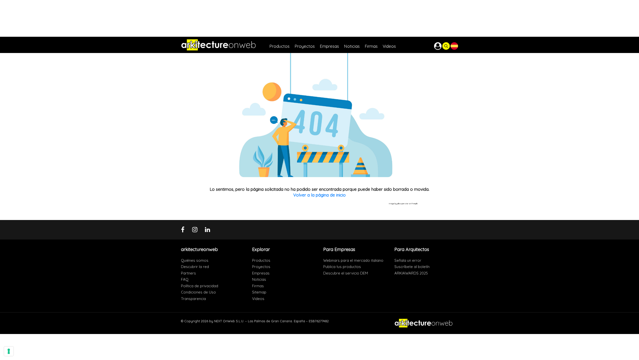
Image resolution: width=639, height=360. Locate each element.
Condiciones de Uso (198, 292)
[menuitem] (282, 45)
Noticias (259, 279)
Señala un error (407, 260)
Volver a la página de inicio (319, 195)
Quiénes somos (194, 260)
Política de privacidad (199, 286)
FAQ (184, 279)
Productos (261, 260)
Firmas (258, 286)
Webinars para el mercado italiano (353, 260)
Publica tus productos (342, 266)
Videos (258, 298)
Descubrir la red (195, 266)
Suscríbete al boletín (412, 266)
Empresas (261, 273)
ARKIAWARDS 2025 (411, 273)
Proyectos (261, 266)
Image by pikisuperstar (398, 203)
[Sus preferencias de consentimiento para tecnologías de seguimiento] (8, 351)
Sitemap (259, 292)
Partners (188, 273)
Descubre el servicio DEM (345, 273)
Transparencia (193, 298)
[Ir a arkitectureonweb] (225, 45)
